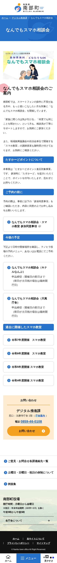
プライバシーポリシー (18, 543)
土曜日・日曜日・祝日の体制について (31, 472)
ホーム (5, 18)
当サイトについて (35, 539)
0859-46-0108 (31, 421)
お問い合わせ (27, 430)
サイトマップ (43, 543)
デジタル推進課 (19, 18)
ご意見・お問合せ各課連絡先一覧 (28, 461)
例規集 (12, 484)
